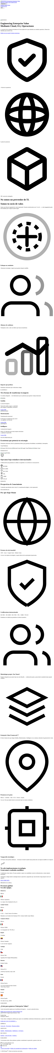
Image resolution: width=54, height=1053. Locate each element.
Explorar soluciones (15, 33)
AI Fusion (21, 1030)
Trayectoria (9, 1026)
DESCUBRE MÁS (5, 880)
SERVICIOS (14, 2)
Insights (2, 5)
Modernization (8, 1030)
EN (1, 7)
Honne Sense (7, 5)
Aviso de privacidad (5, 1048)
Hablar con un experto (5, 33)
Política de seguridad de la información (19, 1048)
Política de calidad (33, 1048)
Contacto (14, 1035)
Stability (3, 1030)
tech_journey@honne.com (16, 1011)
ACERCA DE (7, 2)
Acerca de (3, 1026)
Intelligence (15, 1030)
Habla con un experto (5, 1011)
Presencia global (16, 1026)
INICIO (2, 2)
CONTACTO (4, 6)
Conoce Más (3, 409)
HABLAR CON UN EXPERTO (9, 1021)
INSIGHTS (3, 3)
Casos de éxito (8, 1035)
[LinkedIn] (1, 1047)
